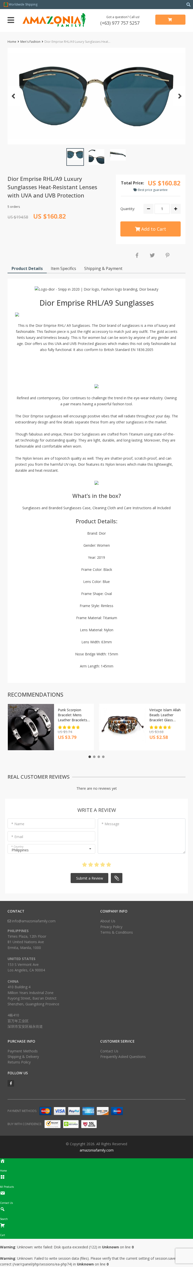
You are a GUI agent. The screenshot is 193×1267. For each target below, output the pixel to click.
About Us (107, 921)
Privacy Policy (111, 926)
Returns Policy (19, 1062)
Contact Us (109, 1051)
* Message (110, 823)
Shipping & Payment (103, 268)
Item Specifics (63, 268)
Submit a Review (89, 878)
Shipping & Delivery (23, 1056)
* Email (17, 836)
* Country (17, 846)
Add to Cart (153, 229)
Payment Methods (23, 1051)
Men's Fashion (30, 41)
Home (12, 41)
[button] (96, 96)
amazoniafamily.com (97, 1150)
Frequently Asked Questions (123, 1056)
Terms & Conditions (116, 932)
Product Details (27, 268)
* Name (17, 823)
